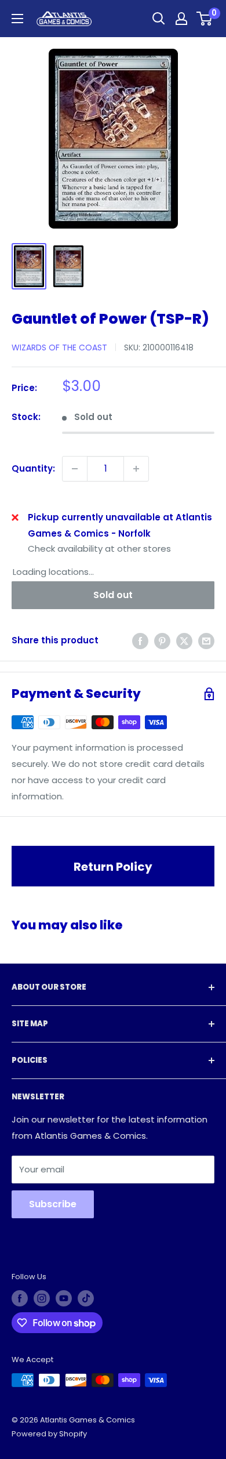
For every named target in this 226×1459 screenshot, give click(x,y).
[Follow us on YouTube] (64, 1298)
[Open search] (158, 18)
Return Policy (113, 867)
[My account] (181, 18)
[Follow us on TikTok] (86, 1298)
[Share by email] (206, 640)
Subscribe (52, 1204)
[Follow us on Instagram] (42, 1298)
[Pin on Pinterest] (162, 640)
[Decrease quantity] (75, 469)
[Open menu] (17, 18)
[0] (205, 19)
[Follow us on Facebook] (20, 1298)
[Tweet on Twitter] (184, 640)
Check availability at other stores (99, 548)
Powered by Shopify (49, 1433)
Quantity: (33, 468)
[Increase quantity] (136, 469)
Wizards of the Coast (59, 347)
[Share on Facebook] (140, 640)
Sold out (113, 595)
